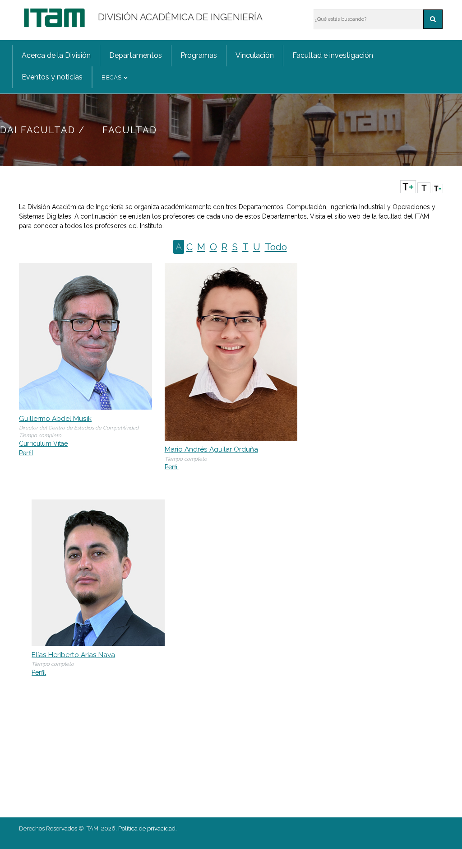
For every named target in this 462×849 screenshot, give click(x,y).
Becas (112, 77)
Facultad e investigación (332, 55)
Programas (198, 55)
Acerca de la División (56, 55)
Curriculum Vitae (43, 443)
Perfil (26, 453)
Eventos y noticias (52, 77)
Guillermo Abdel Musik (55, 419)
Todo (276, 246)
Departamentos (135, 55)
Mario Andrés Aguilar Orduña (211, 449)
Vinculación (255, 55)
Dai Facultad (37, 130)
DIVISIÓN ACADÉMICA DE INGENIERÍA (180, 17)
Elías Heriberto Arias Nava (73, 655)
